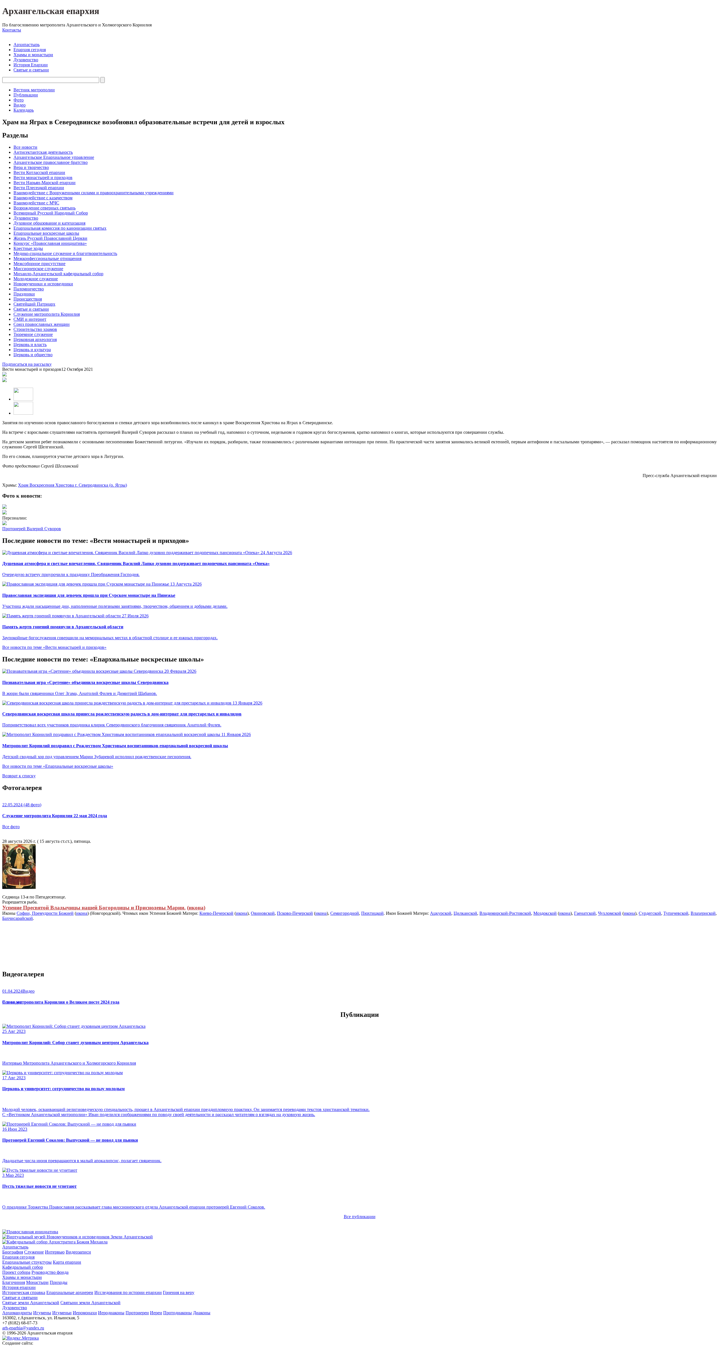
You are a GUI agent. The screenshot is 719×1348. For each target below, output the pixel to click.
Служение (34, 1252)
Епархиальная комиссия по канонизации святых (59, 228)
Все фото (11, 826)
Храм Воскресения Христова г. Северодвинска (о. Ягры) (72, 485)
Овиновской (263, 913)
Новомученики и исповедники (43, 283)
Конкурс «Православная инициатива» (50, 243)
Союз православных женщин (41, 324)
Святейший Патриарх (34, 304)
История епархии (19, 1287)
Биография (12, 1252)
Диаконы (201, 1312)
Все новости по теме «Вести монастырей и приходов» (54, 647)
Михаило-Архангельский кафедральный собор (58, 273)
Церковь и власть (30, 344)
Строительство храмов (35, 329)
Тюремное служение (33, 334)
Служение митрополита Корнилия (46, 314)
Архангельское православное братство (50, 162)
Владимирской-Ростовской (505, 913)
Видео (19, 105)
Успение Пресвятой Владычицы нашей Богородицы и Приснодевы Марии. (94, 908)
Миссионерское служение (38, 268)
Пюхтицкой (372, 913)
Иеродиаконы (111, 1312)
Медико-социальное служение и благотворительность (65, 253)
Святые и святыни (31, 69)
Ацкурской (440, 913)
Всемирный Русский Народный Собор (50, 213)
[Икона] (19, 887)
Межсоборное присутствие (39, 263)
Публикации (25, 94)
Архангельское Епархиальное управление (53, 157)
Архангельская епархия (50, 11)
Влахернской (703, 913)
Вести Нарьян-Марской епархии (44, 182)
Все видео (12, 1002)
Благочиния (13, 1282)
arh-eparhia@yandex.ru (23, 1328)
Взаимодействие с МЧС (36, 202)
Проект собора (16, 1272)
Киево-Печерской (216, 913)
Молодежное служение (35, 278)
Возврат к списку (19, 775)
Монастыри (37, 1282)
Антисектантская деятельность (43, 152)
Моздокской (545, 913)
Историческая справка (23, 1292)
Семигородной (344, 913)
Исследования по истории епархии (128, 1292)
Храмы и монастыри (33, 54)
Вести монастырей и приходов (42, 177)
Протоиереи (137, 1312)
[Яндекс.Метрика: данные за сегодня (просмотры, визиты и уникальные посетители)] (20, 1338)
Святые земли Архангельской (30, 1302)
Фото (18, 100)
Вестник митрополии (34, 89)
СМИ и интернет (29, 319)
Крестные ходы (28, 248)
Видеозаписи (78, 1252)
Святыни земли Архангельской (90, 1302)
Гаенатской (585, 913)
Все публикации (360, 1216)
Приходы (58, 1282)
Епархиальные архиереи (69, 1292)
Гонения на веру (178, 1292)
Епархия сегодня (29, 49)
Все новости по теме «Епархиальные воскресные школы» (57, 766)
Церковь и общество (33, 354)
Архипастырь (26, 44)
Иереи (156, 1312)
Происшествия (27, 299)
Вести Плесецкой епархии (38, 187)
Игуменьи (62, 1312)
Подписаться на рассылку (27, 364)
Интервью (55, 1252)
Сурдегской (650, 913)
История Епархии (30, 64)
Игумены (42, 1312)
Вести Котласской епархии (39, 172)
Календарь (23, 110)
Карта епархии (67, 1262)
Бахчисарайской (17, 918)
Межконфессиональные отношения (47, 258)
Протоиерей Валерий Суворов (31, 528)
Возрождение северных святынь (44, 208)
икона (196, 908)
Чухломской (609, 913)
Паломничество (28, 288)
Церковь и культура (32, 349)
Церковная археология (35, 339)
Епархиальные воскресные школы (46, 233)
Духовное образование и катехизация (49, 223)
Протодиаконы (177, 1312)
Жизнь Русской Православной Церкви (50, 238)
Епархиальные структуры (27, 1262)
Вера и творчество (31, 167)
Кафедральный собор (22, 1267)
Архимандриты (17, 1312)
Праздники (24, 294)
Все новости (25, 147)
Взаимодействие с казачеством (42, 197)
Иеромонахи (85, 1312)
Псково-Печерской (295, 913)
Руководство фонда (50, 1272)
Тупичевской (675, 913)
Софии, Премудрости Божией (45, 913)
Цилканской (465, 913)
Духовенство (25, 59)
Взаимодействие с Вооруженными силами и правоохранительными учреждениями (93, 192)
